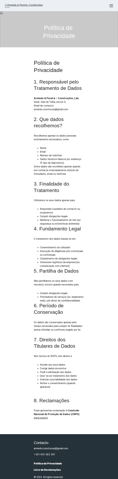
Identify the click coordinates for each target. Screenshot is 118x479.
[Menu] (111, 5)
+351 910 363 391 (44, 454)
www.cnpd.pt (41, 417)
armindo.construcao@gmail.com (51, 448)
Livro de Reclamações (47, 469)
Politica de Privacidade (48, 463)
